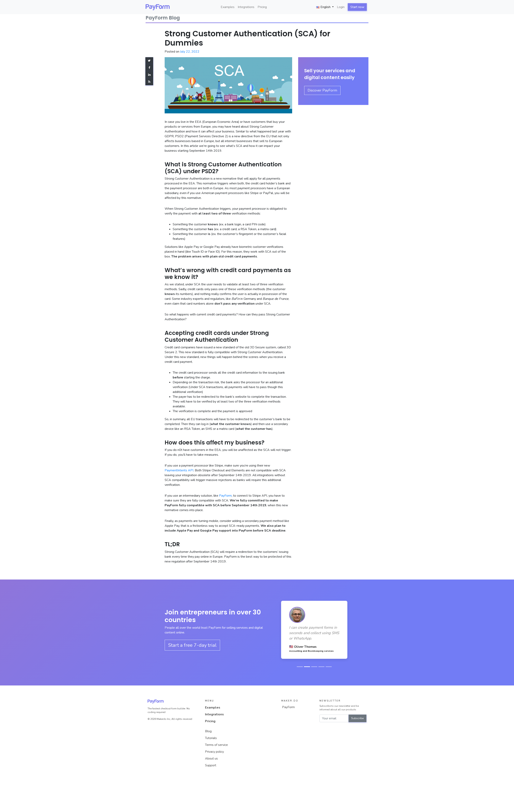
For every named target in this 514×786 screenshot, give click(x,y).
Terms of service (216, 745)
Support (210, 765)
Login (341, 7)
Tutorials (211, 738)
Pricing (262, 7)
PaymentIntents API (179, 470)
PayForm (225, 495)
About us (211, 758)
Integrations (246, 7)
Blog (208, 731)
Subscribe (357, 718)
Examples (228, 7)
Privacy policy (214, 751)
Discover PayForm (322, 90)
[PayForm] (158, 7)
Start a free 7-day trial (192, 645)
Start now (357, 7)
